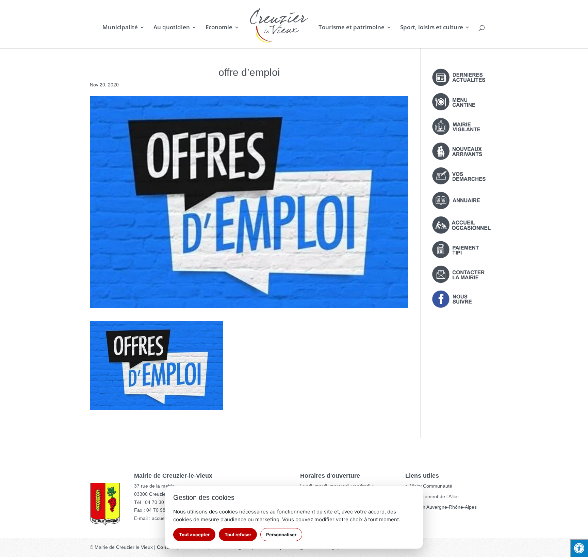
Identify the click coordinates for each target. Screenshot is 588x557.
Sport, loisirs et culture (431, 28)
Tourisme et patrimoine (351, 28)
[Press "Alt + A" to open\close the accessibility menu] (579, 548)
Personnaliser (281, 534)
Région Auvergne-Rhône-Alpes (443, 507)
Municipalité (120, 28)
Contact (166, 547)
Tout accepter (194, 534)
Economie (219, 28)
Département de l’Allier (434, 496)
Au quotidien (171, 28)
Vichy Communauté (431, 486)
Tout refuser (238, 534)
